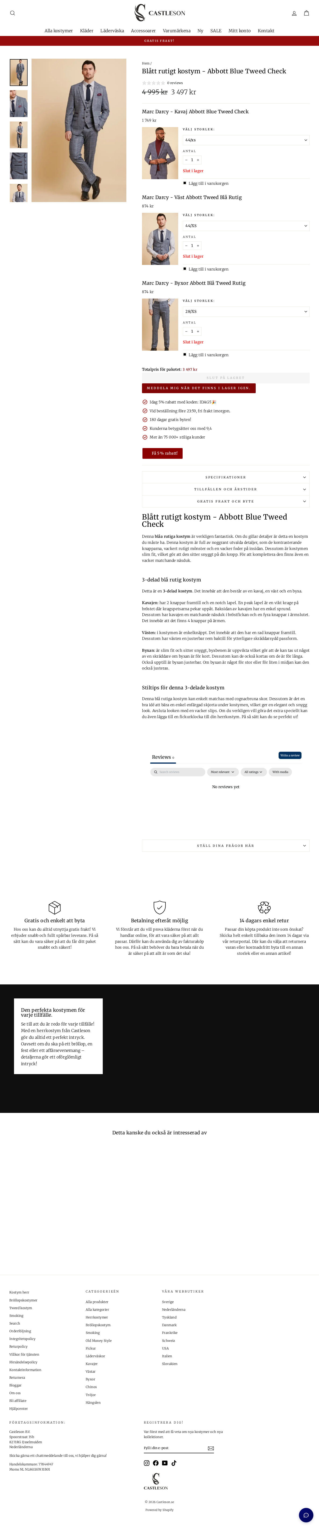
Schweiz (168, 1341)
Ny (200, 30)
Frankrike (170, 1333)
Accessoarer (143, 30)
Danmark (169, 1325)
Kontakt (266, 30)
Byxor (90, 1379)
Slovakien (170, 1364)
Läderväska (112, 30)
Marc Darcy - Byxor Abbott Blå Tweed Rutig (194, 283)
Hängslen (93, 1403)
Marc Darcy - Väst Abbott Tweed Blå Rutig (192, 197)
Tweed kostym (20, 1308)
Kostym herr (19, 1292)
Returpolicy (18, 1347)
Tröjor (91, 1395)
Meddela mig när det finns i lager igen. (199, 388)
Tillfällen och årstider (225, 489)
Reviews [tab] (163, 757)
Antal (189, 151)
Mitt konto (240, 30)
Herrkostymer (97, 1317)
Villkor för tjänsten (24, 1355)
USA (165, 1348)
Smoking (16, 1316)
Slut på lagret (226, 378)
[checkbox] (280, 772)
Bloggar (15, 1385)
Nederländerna (173, 1310)
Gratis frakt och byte (225, 501)
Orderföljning (20, 1331)
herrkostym (49, 1030)
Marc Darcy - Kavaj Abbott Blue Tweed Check (195, 112)
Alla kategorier (97, 1310)
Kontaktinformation (25, 1370)
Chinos (91, 1387)
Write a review (290, 755)
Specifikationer (226, 477)
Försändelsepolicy (23, 1362)
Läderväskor (95, 1356)
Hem (145, 63)
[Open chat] (306, 1515)
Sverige (168, 1302)
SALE (216, 30)
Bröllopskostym (98, 1325)
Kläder (86, 30)
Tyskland (169, 1317)
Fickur (91, 1348)
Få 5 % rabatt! (165, 453)
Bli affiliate (17, 1401)
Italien (167, 1356)
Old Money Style (99, 1341)
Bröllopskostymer (23, 1300)
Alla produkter (97, 1302)
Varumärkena (177, 30)
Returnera (17, 1378)
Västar (91, 1372)
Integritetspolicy (22, 1339)
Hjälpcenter (18, 1409)
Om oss (15, 1393)
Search (14, 1323)
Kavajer (92, 1364)
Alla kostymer (59, 30)
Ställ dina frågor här (226, 846)
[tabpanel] (225, 802)
